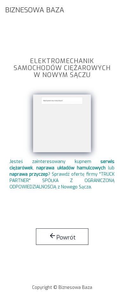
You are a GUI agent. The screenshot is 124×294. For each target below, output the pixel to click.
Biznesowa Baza (34, 10)
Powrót (62, 236)
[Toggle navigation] (115, 9)
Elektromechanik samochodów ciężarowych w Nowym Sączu (62, 68)
